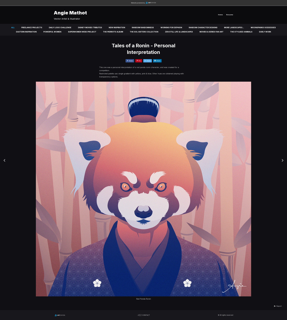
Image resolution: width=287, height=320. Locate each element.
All (13, 27)
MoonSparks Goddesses (263, 27)
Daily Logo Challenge (60, 27)
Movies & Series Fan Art (211, 32)
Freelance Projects (31, 27)
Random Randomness (143, 27)
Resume (229, 15)
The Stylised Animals (241, 32)
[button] (278, 306)
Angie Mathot (70, 13)
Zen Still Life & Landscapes (179, 32)
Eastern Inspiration (26, 32)
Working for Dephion (171, 27)
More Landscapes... (234, 27)
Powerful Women (52, 32)
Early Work (265, 32)
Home (220, 15)
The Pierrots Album (113, 32)
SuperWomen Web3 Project (82, 32)
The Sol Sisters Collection (144, 32)
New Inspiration (117, 27)
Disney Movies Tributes (90, 27)
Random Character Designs (203, 27)
